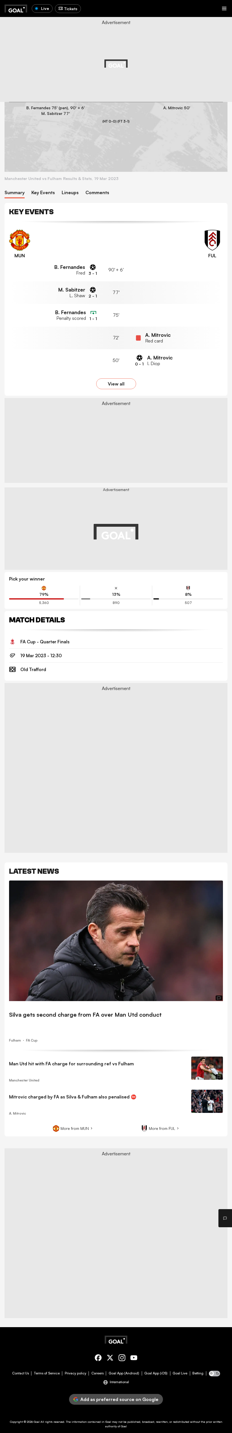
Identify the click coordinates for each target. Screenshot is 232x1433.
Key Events (43, 192)
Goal (37, 1421)
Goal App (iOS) (155, 1373)
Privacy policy (75, 1373)
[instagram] (121, 1358)
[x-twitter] (110, 1358)
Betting (197, 1373)
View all (116, 384)
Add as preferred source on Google (119, 1399)
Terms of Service (47, 1373)
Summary (15, 192)
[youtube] (133, 1358)
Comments (97, 192)
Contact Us (20, 1373)
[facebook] (98, 1358)
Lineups (70, 192)
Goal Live (180, 1373)
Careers (97, 1373)
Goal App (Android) (124, 1373)
